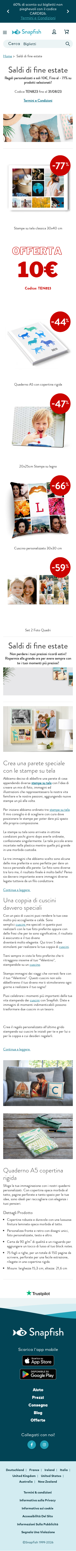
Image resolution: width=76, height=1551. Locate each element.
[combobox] (38, 44)
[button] (5, 31)
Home (7, 56)
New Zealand (47, 1482)
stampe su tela (60, 809)
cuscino (35, 964)
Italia (64, 1470)
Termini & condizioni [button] (38, 1492)
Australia (26, 1482)
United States (51, 1476)
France (34, 1470)
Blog (38, 1412)
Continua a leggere (17, 890)
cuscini (21, 924)
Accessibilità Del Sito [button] (37, 1516)
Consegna (38, 1405)
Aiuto (38, 1389)
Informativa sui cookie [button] (37, 1508)
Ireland (50, 1470)
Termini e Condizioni (38, 18)
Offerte (38, 1420)
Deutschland (15, 1470)
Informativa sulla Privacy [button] (38, 1500)
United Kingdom (24, 1476)
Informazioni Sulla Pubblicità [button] (37, 1524)
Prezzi (38, 1397)
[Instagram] (46, 1442)
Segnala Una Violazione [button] (38, 1532)
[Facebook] (33, 1442)
